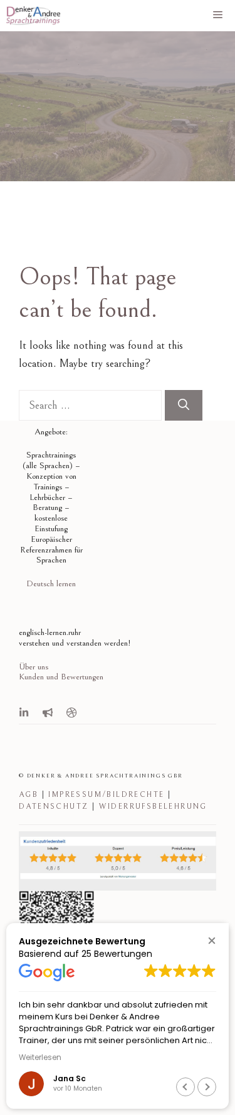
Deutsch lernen (51, 584)
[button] (211, 940)
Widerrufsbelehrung (153, 806)
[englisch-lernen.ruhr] (33, 15)
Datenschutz (53, 806)
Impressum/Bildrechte (106, 795)
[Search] (183, 405)
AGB (28, 795)
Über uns (33, 667)
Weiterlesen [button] (40, 1057)
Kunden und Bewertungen (61, 677)
